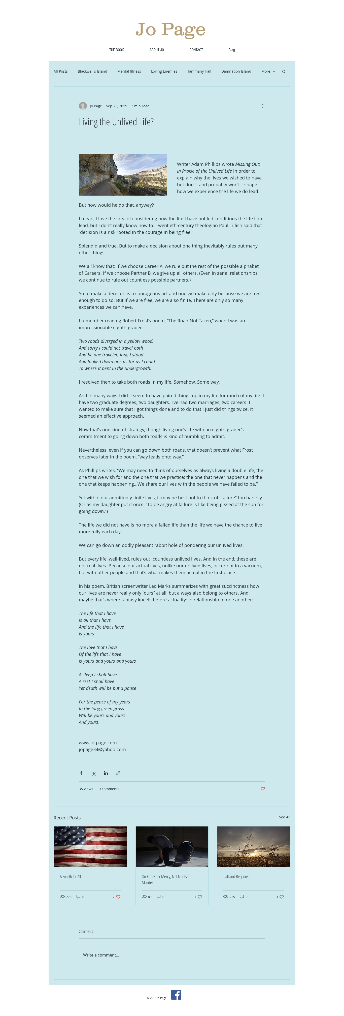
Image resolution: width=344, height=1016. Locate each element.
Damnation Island (236, 71)
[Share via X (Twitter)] (93, 773)
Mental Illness (129, 71)
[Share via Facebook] (81, 773)
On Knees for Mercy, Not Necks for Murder (167, 879)
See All (284, 817)
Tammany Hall (199, 71)
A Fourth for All (70, 876)
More (265, 71)
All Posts (61, 71)
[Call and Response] (253, 846)
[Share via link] (118, 773)
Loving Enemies (164, 71)
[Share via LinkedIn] (106, 773)
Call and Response (236, 876)
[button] (284, 71)
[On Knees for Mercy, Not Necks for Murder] (172, 846)
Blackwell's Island (92, 71)
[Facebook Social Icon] (176, 995)
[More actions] (262, 106)
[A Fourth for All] (90, 846)
